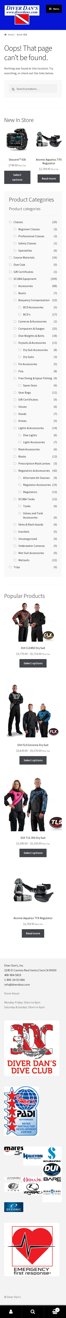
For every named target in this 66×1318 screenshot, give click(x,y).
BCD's (26, 314)
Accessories (25, 286)
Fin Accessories (27, 364)
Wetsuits (24, 560)
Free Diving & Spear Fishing (35, 378)
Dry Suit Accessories (35, 350)
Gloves (22, 406)
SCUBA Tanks (26, 499)
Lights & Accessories (31, 428)
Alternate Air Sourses (36, 478)
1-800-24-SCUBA (14, 980)
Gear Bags (24, 392)
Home (11, 34)
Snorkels (23, 531)
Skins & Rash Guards (30, 524)
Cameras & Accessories (32, 321)
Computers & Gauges (31, 328)
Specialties (25, 250)
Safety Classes (27, 243)
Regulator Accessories (37, 485)
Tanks (27, 506)
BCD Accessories (33, 307)
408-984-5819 (12, 975)
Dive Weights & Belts (31, 336)
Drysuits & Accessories (32, 343)
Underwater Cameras (31, 546)
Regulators (30, 492)
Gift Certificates (23, 272)
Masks (22, 456)
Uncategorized (27, 539)
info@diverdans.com (17, 984)
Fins (20, 371)
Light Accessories (34, 442)
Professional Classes (31, 236)
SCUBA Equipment (25, 279)
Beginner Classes (29, 229)
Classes (18, 222)
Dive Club (19, 264)
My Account (11, 1312)
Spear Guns (30, 385)
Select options (17, 177)
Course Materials (24, 257)
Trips (17, 567)
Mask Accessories (29, 449)
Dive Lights (30, 435)
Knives (22, 421)
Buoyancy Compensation (34, 300)
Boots (22, 293)
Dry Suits (28, 357)
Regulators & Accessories (34, 470)
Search (33, 1312)
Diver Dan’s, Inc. (14, 965)
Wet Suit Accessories (31, 553)
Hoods (22, 414)
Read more (49, 178)
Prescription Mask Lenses (34, 463)
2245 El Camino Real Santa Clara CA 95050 (30, 970)
